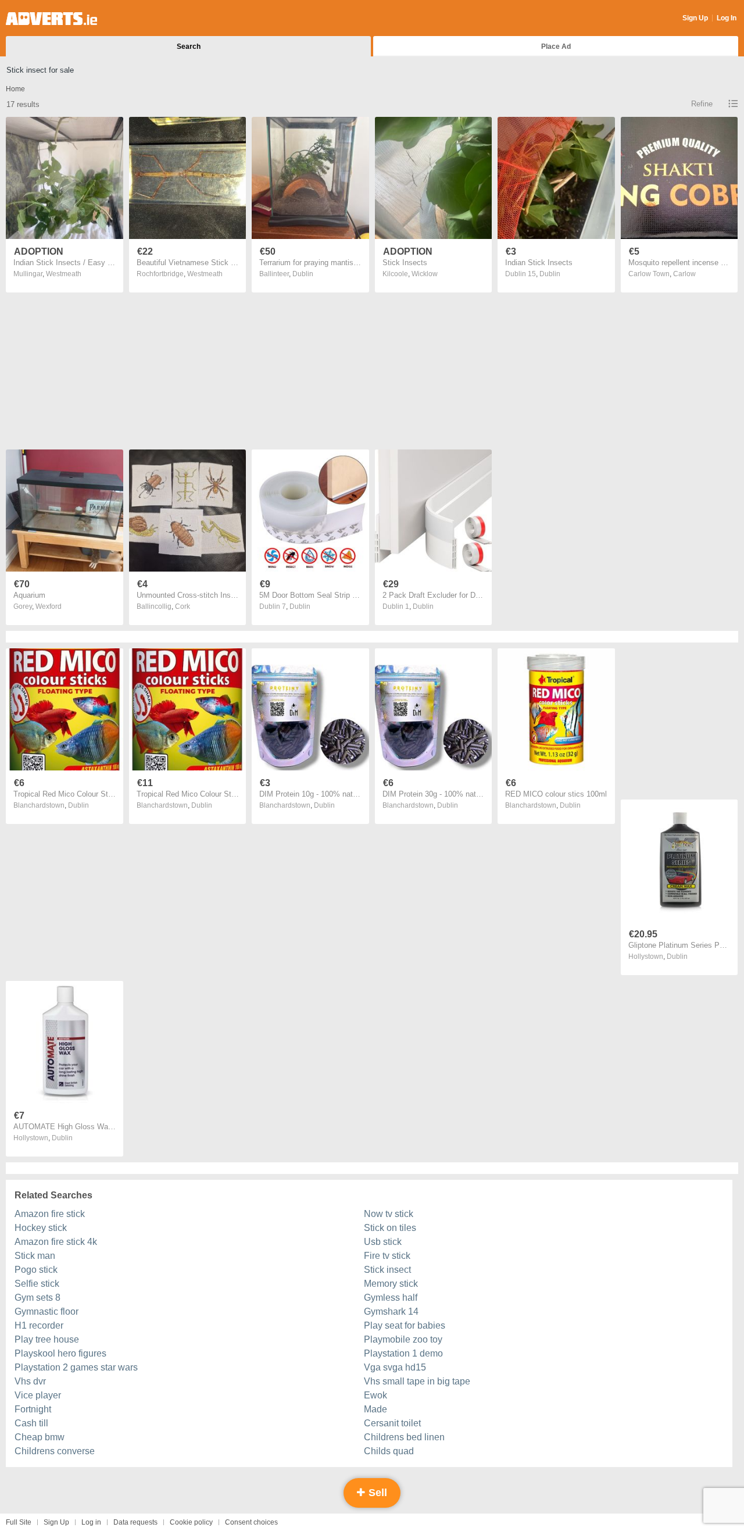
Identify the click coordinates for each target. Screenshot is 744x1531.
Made (375, 1409)
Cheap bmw (40, 1437)
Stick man (35, 1256)
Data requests (135, 1522)
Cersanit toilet (392, 1423)
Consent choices (251, 1522)
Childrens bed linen (404, 1437)
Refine (702, 103)
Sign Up (695, 18)
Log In (726, 18)
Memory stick (391, 1284)
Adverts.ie (51, 18)
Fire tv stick (387, 1256)
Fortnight (33, 1409)
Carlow (684, 274)
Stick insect (387, 1270)
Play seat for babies (404, 1325)
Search (189, 46)
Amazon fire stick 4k (56, 1242)
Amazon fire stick (50, 1214)
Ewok (375, 1395)
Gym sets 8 (37, 1297)
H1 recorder (39, 1325)
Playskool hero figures (60, 1353)
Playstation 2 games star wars (76, 1367)
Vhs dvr (30, 1381)
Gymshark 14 (391, 1311)
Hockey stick (41, 1228)
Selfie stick (37, 1284)
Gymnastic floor (46, 1311)
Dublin (302, 274)
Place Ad (556, 46)
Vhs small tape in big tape (417, 1381)
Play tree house (47, 1339)
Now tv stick (388, 1214)
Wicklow (425, 274)
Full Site (18, 1522)
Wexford (48, 606)
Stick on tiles (390, 1228)
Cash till (31, 1423)
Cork (182, 606)
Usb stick (383, 1242)
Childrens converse (55, 1451)
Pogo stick (36, 1270)
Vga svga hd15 (395, 1367)
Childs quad (389, 1451)
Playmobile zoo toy (403, 1339)
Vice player (38, 1395)
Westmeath (63, 274)
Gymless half (390, 1297)
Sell (376, 1492)
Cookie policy (191, 1522)
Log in (91, 1522)
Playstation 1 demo (403, 1353)
